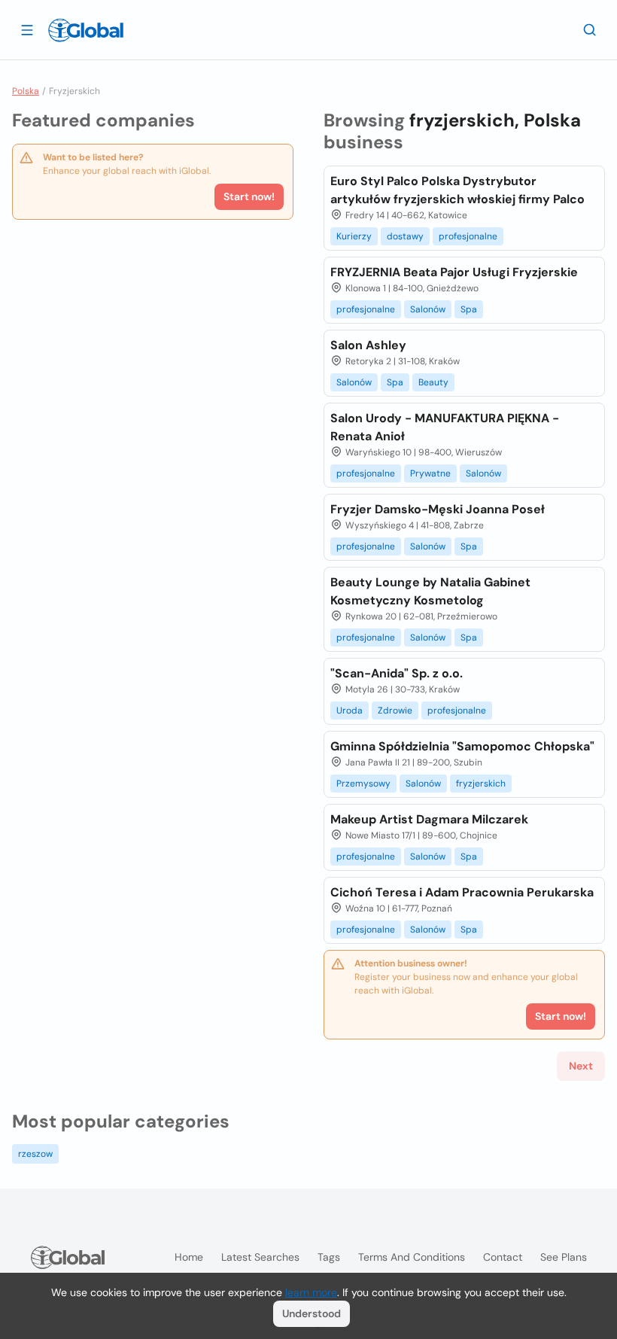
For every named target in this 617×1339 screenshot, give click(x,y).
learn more (311, 1292)
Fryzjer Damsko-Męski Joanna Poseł (437, 509)
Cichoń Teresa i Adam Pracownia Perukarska (462, 892)
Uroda (349, 710)
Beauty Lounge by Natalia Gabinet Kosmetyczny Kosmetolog (430, 591)
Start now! (249, 196)
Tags (329, 1257)
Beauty (433, 382)
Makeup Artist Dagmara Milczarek (429, 819)
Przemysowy (363, 784)
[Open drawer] (27, 29)
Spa (468, 309)
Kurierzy (354, 236)
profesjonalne (468, 236)
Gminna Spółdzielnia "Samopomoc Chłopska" (462, 746)
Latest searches (260, 1257)
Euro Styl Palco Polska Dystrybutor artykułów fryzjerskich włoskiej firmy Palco (457, 190)
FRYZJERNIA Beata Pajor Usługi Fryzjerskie (454, 272)
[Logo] (85, 30)
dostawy (405, 236)
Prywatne (430, 473)
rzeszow (35, 1154)
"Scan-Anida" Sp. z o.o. (396, 673)
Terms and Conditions (411, 1257)
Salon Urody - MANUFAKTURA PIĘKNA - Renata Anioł (444, 427)
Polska (25, 91)
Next (581, 1066)
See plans (563, 1257)
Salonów (427, 309)
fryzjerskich (481, 784)
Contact (502, 1257)
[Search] (590, 29)
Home (189, 1257)
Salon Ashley (368, 345)
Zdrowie (395, 710)
